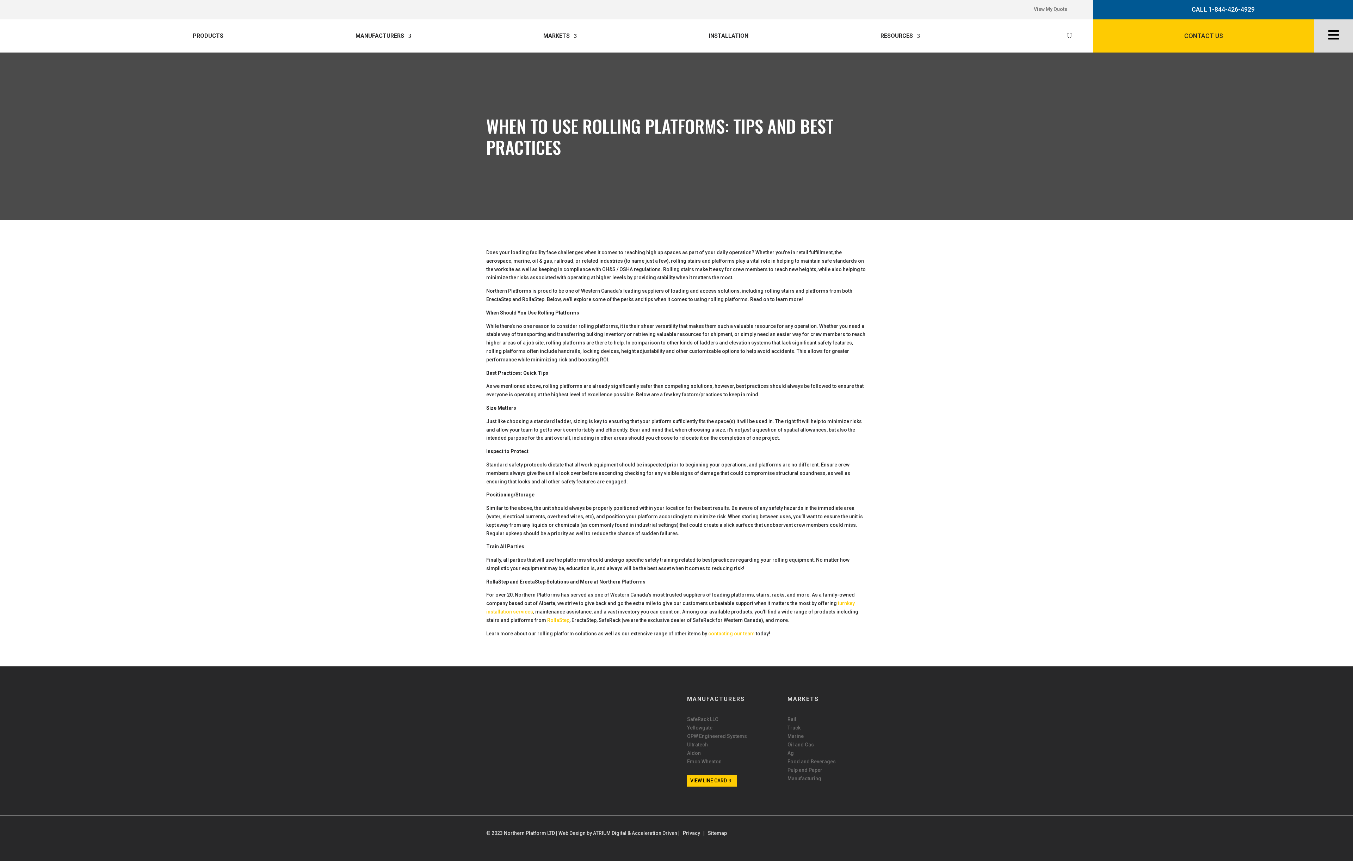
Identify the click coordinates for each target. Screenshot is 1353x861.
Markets (556, 35)
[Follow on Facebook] (56, 8)
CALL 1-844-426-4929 (1223, 9)
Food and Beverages (811, 761)
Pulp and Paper (804, 770)
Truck (794, 728)
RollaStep (558, 620)
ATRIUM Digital (609, 833)
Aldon (694, 753)
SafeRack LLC (702, 719)
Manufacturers (380, 35)
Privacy (691, 833)
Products (208, 35)
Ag (790, 753)
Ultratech (697, 744)
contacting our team (731, 633)
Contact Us (1203, 35)
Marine (795, 736)
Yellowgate (699, 728)
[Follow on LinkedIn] (64, 8)
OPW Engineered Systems (717, 736)
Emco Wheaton (704, 761)
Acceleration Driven (654, 833)
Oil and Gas (800, 744)
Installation (728, 35)
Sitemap (717, 833)
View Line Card (708, 780)
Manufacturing (804, 778)
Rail (791, 719)
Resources (897, 35)
